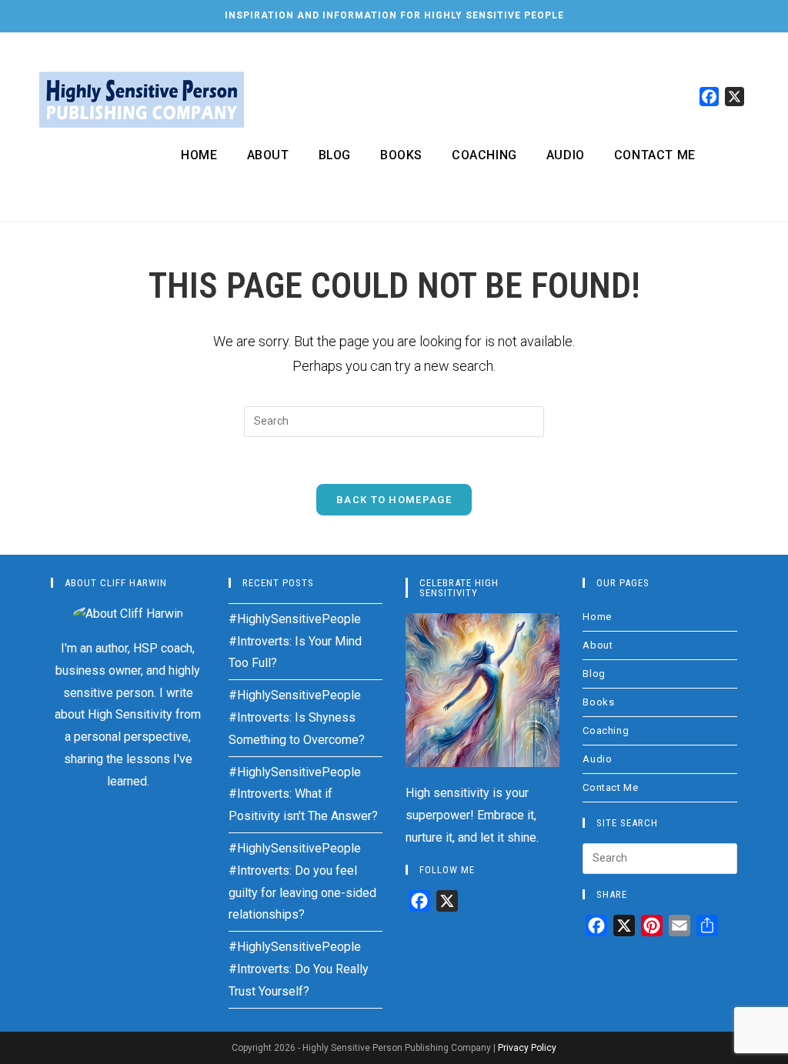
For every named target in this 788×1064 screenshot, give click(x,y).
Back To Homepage (394, 499)
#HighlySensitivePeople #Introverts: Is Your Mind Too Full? (295, 641)
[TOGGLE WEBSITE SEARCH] (729, 155)
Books (598, 702)
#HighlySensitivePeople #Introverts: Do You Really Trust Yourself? (299, 969)
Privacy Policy (527, 1047)
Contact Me (610, 787)
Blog (594, 673)
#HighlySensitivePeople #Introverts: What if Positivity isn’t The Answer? (303, 794)
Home (597, 616)
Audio (597, 759)
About (598, 645)
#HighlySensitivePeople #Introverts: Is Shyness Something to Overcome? (297, 717)
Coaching (606, 730)
